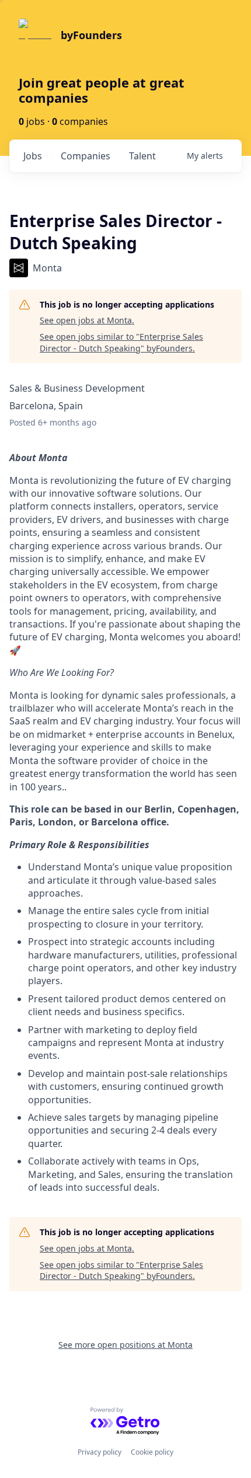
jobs (32, 155)
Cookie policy (152, 1452)
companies (85, 155)
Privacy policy (99, 1452)
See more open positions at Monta (125, 1344)
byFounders (91, 35)
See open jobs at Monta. (87, 320)
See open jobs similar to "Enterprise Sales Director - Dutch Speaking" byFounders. (121, 342)
